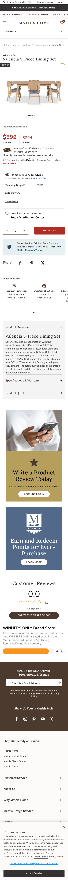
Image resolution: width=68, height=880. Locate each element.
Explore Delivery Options (51, 2)
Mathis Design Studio (15, 756)
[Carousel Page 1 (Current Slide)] (29, 115)
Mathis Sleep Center (14, 761)
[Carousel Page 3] (33, 115)
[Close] (64, 827)
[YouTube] (42, 719)
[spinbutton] (16, 230)
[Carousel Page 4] (35, 115)
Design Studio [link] (37, 14)
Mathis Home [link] (12, 14)
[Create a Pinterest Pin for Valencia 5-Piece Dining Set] (31, 263)
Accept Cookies (34, 873)
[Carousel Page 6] (39, 115)
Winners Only (10, 55)
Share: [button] (8, 263)
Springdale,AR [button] (23, 2)
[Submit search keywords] (60, 32)
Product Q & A (15, 393)
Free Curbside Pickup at (27, 215)
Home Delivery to (27, 175)
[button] (4, 23)
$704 (27, 137)
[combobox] (34, 31)
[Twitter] (51, 719)
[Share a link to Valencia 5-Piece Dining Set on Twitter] (42, 263)
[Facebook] (16, 719)
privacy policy (55, 856)
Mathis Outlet (11, 766)
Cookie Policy (41, 856)
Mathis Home (10, 750)
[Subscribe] (59, 682)
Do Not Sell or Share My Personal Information (34, 863)
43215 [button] (39, 175)
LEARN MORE (34, 562)
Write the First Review (15, 126)
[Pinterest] (34, 719)
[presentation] (36, 312)
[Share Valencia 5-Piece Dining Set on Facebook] (19, 263)
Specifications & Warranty (23, 380)
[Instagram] (25, 719)
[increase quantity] (26, 230)
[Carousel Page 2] (31, 115)
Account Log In (34, 494)
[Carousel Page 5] (37, 115)
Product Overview (17, 327)
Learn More (11, 201)
